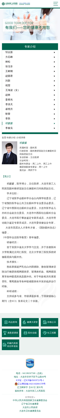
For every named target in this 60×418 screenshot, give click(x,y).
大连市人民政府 (30, 407)
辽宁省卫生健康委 (30, 404)
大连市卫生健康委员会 (30, 411)
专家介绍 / (12, 137)
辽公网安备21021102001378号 (32, 384)
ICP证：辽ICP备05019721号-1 (30, 380)
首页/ (4, 137)
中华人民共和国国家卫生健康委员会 (30, 400)
